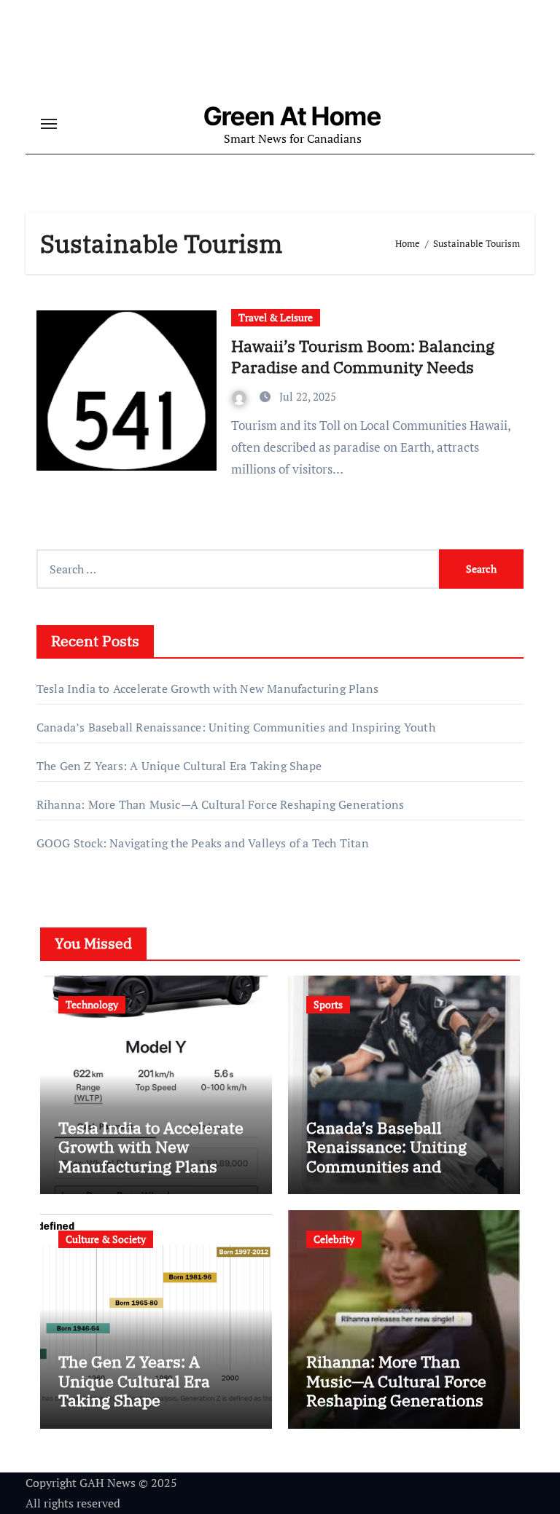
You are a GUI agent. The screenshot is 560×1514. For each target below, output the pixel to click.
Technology (92, 1004)
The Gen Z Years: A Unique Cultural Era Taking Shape (179, 766)
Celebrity (334, 1239)
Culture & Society (106, 1239)
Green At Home (292, 116)
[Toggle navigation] (48, 123)
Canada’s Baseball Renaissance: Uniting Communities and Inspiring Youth (235, 727)
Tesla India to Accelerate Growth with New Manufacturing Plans (207, 688)
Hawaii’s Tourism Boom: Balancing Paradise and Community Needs (362, 356)
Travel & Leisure (275, 317)
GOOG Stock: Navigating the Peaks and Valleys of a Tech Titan (202, 843)
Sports (328, 1004)
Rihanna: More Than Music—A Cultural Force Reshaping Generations (220, 804)
